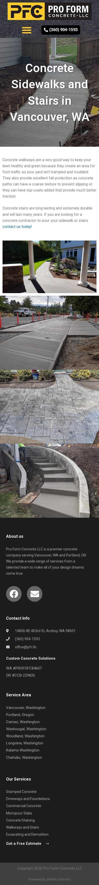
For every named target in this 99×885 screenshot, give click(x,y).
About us (14, 536)
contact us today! (17, 226)
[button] (26, 30)
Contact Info (18, 618)
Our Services (18, 779)
